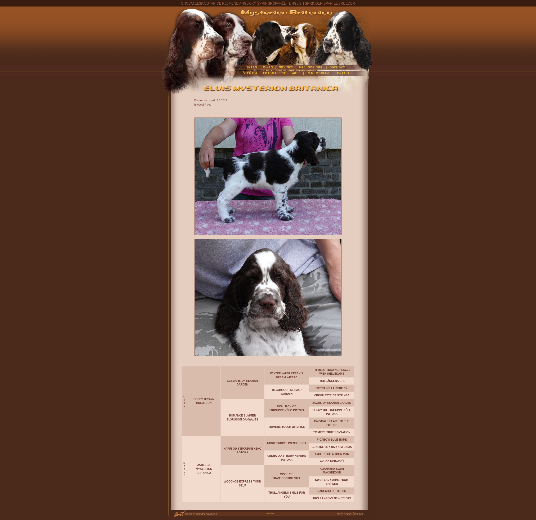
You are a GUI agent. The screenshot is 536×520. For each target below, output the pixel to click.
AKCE (296, 73)
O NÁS (268, 67)
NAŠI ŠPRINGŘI (312, 67)
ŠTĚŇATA (250, 73)
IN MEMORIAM (318, 73)
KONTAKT (342, 73)
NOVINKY (286, 67)
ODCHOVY (337, 67)
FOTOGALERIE (274, 73)
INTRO (252, 67)
